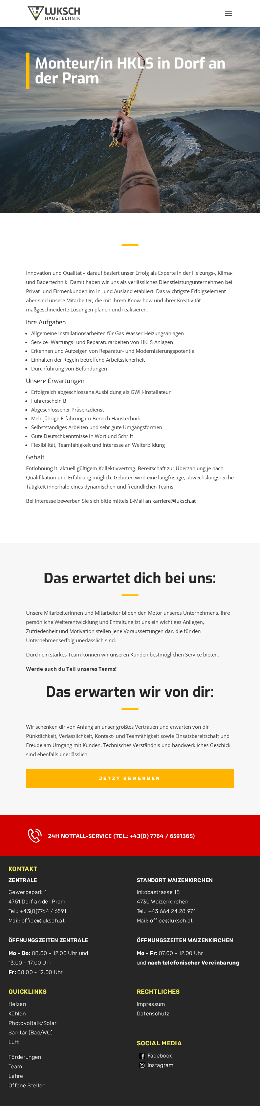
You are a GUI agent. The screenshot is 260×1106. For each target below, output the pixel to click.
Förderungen (24, 1057)
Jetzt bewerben (130, 778)
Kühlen (17, 1013)
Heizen (17, 1004)
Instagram (161, 1065)
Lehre (15, 1076)
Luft (13, 1042)
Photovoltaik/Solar (32, 1023)
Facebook (160, 1055)
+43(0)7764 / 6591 (43, 911)
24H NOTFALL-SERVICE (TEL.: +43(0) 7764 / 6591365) (121, 835)
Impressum (151, 1004)
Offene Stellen (26, 1085)
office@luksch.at (43, 920)
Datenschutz (153, 1013)
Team (15, 1066)
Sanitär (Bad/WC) (30, 1032)
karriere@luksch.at (174, 500)
